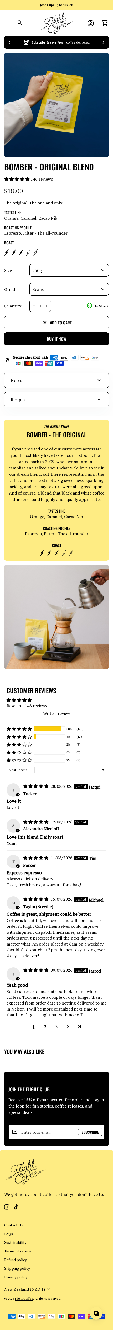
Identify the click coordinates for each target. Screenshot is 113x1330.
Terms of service (17, 1250)
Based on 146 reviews (27, 706)
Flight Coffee (24, 1298)
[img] (36, 786)
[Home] (56, 22)
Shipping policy (17, 1268)
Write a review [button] (56, 713)
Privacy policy (15, 1276)
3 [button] (56, 1026)
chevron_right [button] (103, 42)
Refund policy (15, 1259)
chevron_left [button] (9, 42)
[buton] (27, 1289)
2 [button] (45, 1026)
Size (8, 270)
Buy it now (56, 339)
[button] (17, 179)
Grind (9, 289)
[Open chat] (96, 1313)
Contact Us (13, 1225)
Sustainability (15, 1242)
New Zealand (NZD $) (27, 1289)
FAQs (8, 1233)
